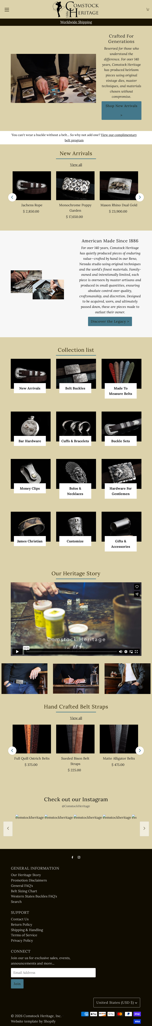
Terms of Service (24, 935)
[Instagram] (79, 857)
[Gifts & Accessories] (121, 527)
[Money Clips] (31, 474)
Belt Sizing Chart (24, 891)
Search (16, 901)
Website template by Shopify (33, 1021)
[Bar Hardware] (31, 426)
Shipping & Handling (27, 930)
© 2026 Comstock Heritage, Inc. (36, 1016)
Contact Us (20, 919)
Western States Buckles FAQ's (34, 896)
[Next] (140, 197)
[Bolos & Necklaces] (76, 474)
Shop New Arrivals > (121, 110)
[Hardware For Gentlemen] (121, 474)
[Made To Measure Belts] (121, 374)
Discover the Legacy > (110, 321)
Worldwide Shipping (76, 22)
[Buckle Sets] (121, 426)
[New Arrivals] (31, 374)
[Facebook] (72, 857)
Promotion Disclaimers (29, 880)
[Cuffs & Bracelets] (76, 426)
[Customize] (76, 527)
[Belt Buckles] (76, 374)
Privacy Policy (22, 940)
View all (76, 165)
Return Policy (21, 924)
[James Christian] (31, 527)
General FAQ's (22, 885)
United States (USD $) (115, 1002)
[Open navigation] (7, 9)
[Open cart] (147, 9)
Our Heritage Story (26, 875)
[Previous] (12, 197)
